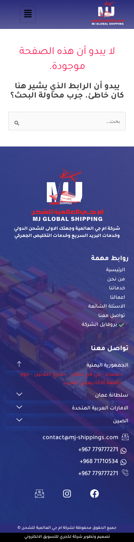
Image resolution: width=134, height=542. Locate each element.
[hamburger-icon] (28, 14)
